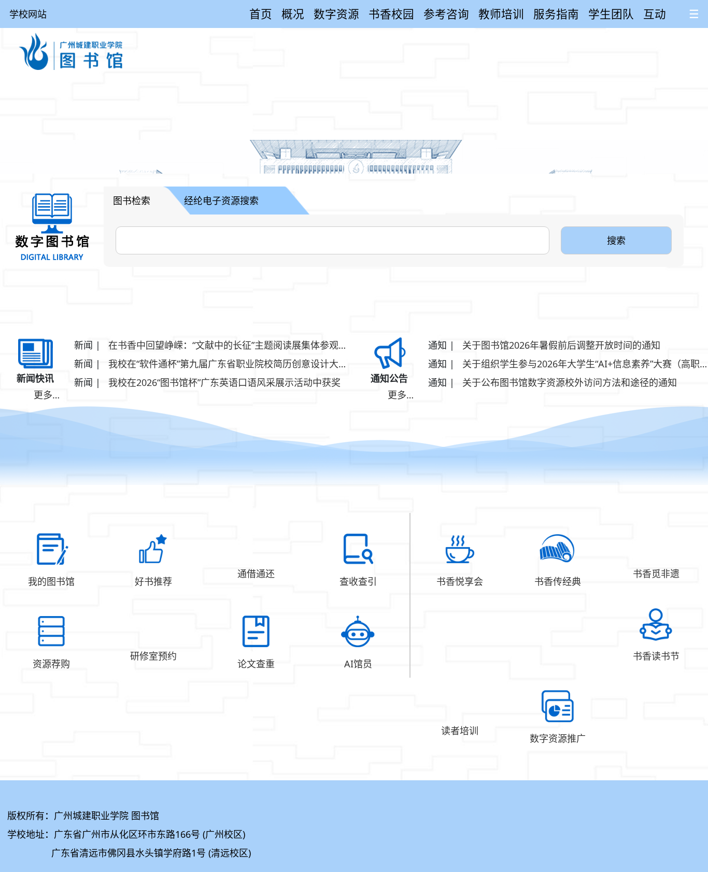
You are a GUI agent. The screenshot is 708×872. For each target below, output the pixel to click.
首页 (260, 13)
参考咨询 (446, 13)
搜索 (616, 240)
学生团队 (611, 13)
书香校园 (391, 13)
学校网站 (28, 14)
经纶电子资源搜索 (221, 200)
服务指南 (556, 13)
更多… (47, 395)
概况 (292, 13)
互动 (654, 13)
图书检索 (131, 200)
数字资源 (336, 13)
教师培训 (501, 13)
